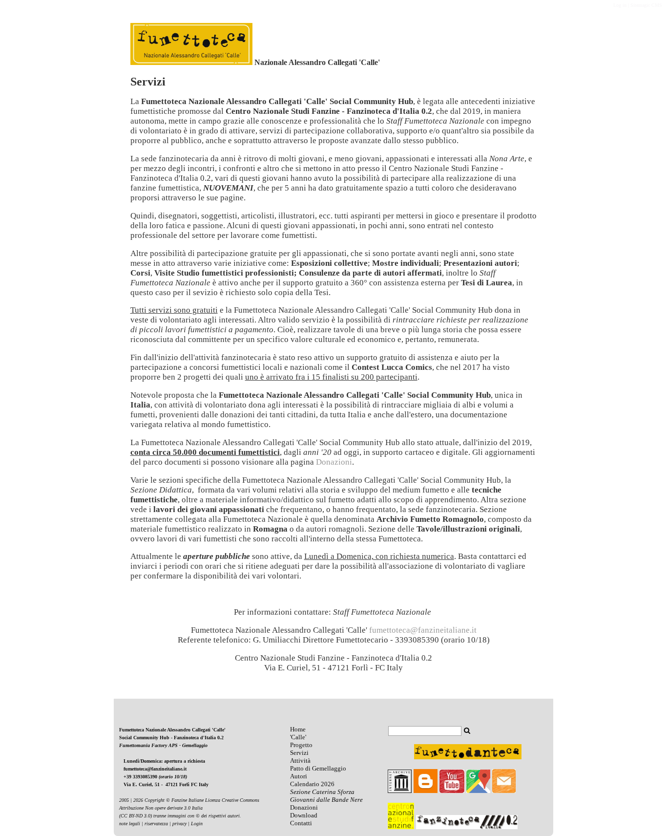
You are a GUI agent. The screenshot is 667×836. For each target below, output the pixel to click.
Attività (300, 760)
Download (303, 815)
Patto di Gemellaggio (318, 768)
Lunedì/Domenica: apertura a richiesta (164, 761)
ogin (198, 823)
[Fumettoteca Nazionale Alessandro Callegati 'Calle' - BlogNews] (426, 790)
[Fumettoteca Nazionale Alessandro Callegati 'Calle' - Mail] (504, 790)
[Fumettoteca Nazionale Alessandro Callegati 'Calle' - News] (309, 776)
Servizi (299, 752)
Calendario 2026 (312, 784)
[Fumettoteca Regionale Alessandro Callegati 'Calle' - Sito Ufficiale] (191, 62)
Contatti (301, 823)
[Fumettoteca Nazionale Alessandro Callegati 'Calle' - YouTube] (451, 790)
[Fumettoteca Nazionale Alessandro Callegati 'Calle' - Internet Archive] (400, 790)
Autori (298, 776)
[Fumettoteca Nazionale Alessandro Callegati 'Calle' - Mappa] (478, 790)
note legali (129, 823)
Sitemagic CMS (646, 5)
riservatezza (156, 823)
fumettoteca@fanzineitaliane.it (155, 769)
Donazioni (304, 807)
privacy (179, 823)
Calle (298, 737)
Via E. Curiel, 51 (142, 784)
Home (298, 729)
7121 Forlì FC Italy (188, 784)
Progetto (301, 745)
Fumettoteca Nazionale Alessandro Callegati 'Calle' (172, 729)
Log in (619, 5)
